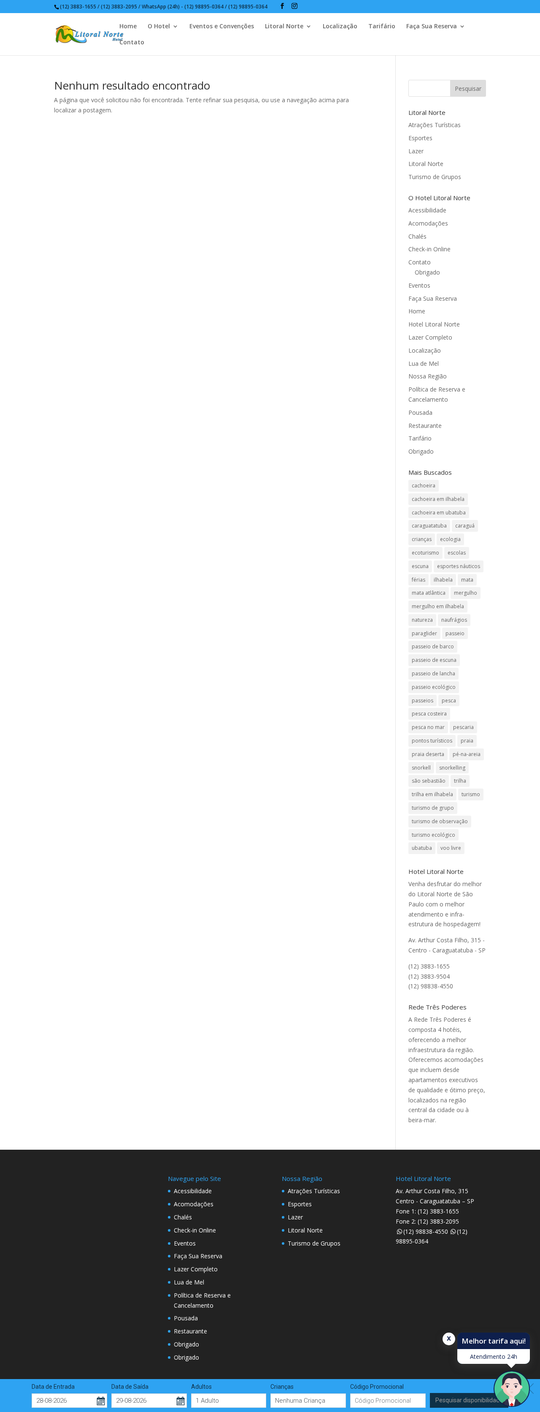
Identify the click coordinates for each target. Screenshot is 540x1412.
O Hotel (159, 26)
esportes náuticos (458, 566)
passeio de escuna (434, 660)
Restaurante (425, 426)
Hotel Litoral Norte (434, 324)
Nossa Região (427, 376)
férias (418, 579)
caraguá (465, 525)
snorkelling (452, 767)
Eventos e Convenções (221, 26)
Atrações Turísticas (434, 125)
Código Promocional (377, 1386)
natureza (422, 619)
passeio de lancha (433, 673)
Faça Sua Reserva (431, 26)
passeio (455, 633)
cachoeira (423, 485)
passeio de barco (433, 646)
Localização (340, 26)
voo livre (450, 848)
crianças (422, 539)
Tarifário (381, 26)
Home (128, 26)
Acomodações (428, 223)
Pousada (420, 412)
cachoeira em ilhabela (438, 499)
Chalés (417, 236)
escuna (420, 566)
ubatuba (422, 848)
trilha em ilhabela (432, 794)
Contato (131, 42)
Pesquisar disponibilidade (469, 1399)
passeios (422, 700)
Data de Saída (129, 1386)
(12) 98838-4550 (425, 1231)
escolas (457, 552)
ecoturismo (425, 552)
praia (467, 740)
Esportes (420, 138)
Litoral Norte (284, 26)
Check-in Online (429, 249)
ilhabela (443, 579)
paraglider (424, 633)
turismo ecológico (433, 834)
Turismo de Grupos (434, 177)
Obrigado (427, 272)
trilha (460, 780)
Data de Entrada (53, 1386)
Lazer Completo (430, 337)
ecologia (450, 539)
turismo (471, 794)
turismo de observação (440, 821)
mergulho (465, 592)
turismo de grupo (433, 807)
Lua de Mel (423, 363)
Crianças (282, 1386)
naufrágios (454, 619)
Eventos (419, 285)
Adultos (201, 1386)
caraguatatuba (429, 525)
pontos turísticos (432, 740)
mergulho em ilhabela (438, 606)
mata (467, 579)
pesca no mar (428, 727)
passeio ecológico (434, 687)
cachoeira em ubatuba (439, 512)
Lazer (416, 151)
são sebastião (429, 780)
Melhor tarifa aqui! (494, 1341)
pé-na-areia (467, 754)
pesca (449, 700)
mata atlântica (429, 592)
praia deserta (428, 754)
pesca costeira (429, 713)
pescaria (463, 727)
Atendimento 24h (493, 1356)
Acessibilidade (427, 210)
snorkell (421, 767)
